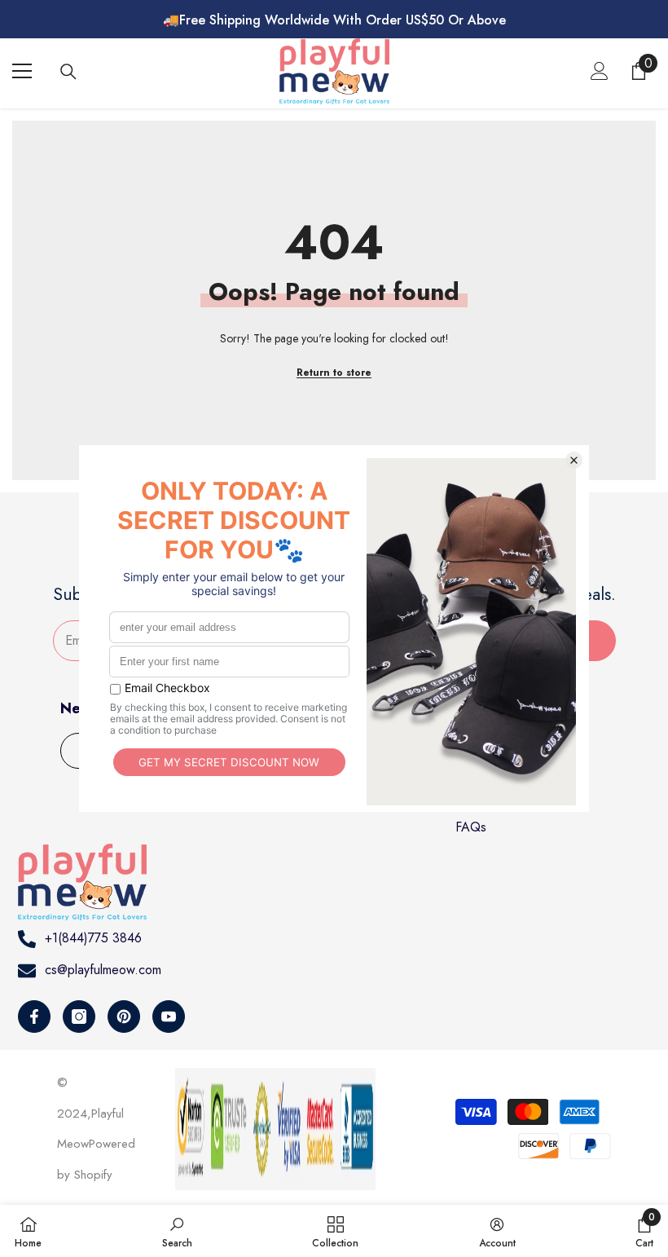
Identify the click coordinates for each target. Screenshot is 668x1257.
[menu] (22, 71)
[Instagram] (79, 1016)
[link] (177, 1231)
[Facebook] (34, 1016)
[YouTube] (168, 1016)
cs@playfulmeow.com (103, 969)
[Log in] (600, 71)
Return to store (334, 372)
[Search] (68, 72)
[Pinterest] (124, 1016)
